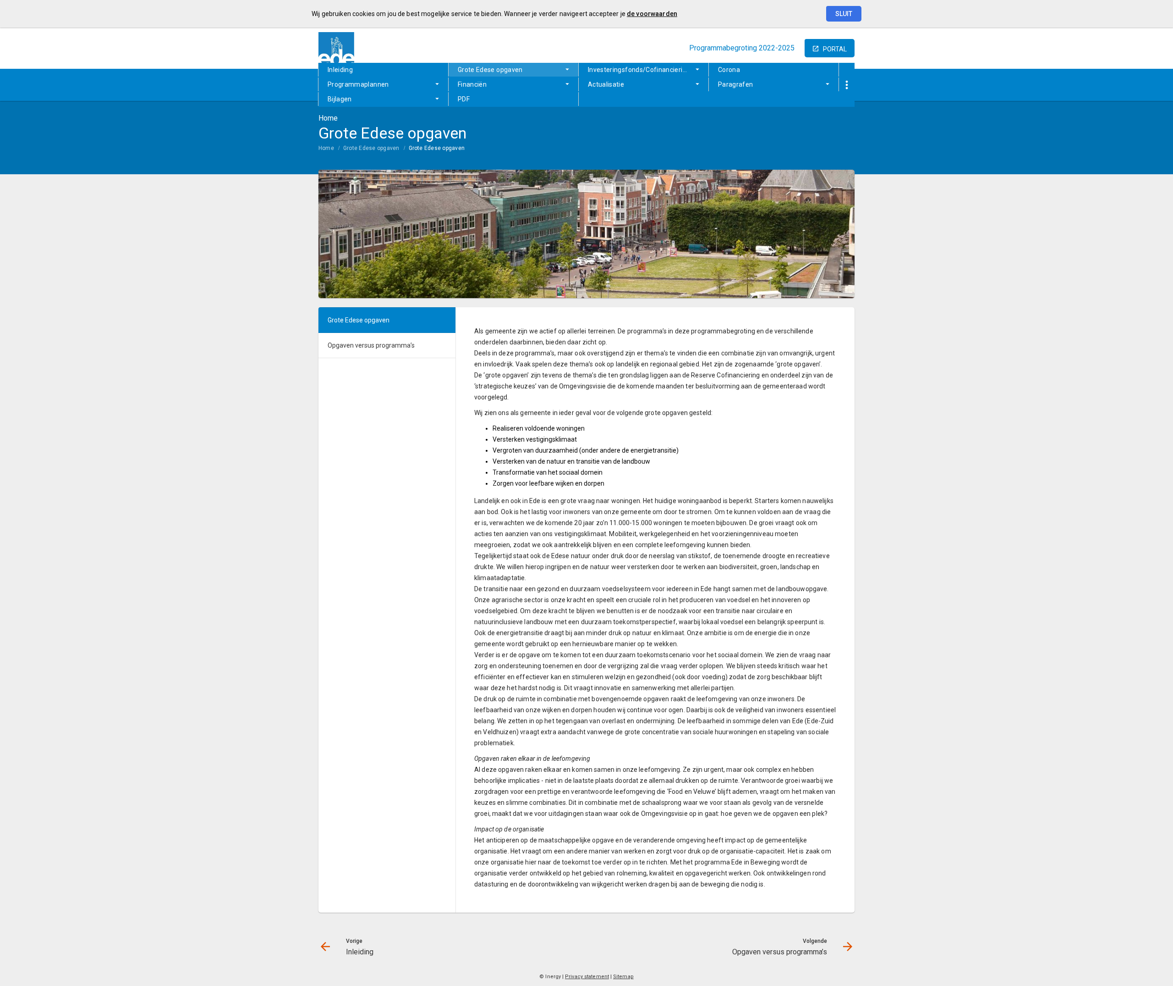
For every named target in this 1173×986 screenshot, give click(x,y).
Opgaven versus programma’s (371, 345)
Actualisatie (606, 84)
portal (835, 49)
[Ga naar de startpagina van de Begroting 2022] (336, 48)
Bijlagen (340, 99)
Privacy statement (587, 977)
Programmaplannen (358, 84)
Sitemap (623, 977)
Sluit (843, 13)
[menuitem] (383, 70)
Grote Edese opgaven (490, 69)
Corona (729, 69)
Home (326, 148)
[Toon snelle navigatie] (847, 85)
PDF (464, 99)
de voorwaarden (652, 13)
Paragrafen (735, 84)
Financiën (472, 84)
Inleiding (340, 69)
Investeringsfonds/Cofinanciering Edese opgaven (648, 69)
